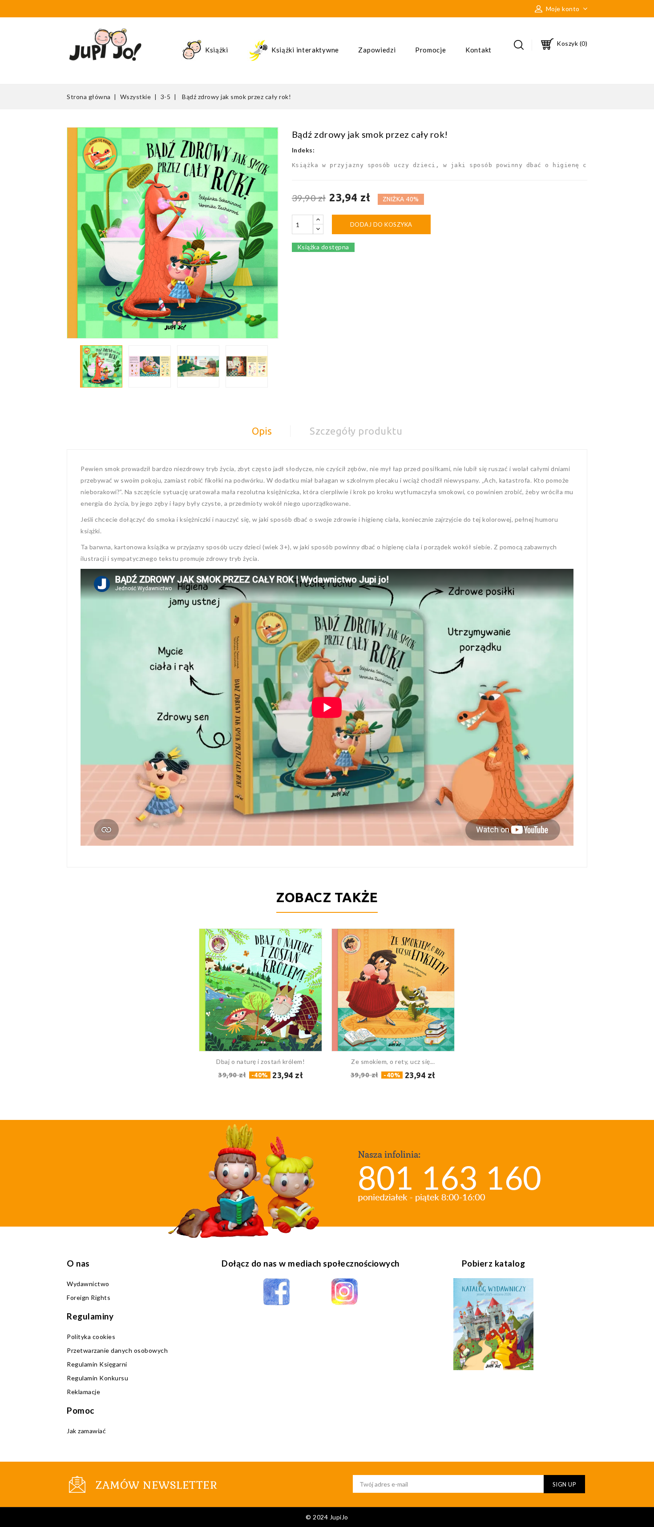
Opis (262, 430)
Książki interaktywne (304, 50)
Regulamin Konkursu (97, 1378)
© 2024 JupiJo (327, 1517)
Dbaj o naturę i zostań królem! (260, 1061)
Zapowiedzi (377, 50)
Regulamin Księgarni (97, 1364)
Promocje (430, 50)
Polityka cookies (91, 1336)
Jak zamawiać (86, 1431)
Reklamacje (83, 1391)
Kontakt (478, 50)
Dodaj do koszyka (381, 224)
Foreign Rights (88, 1297)
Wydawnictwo (88, 1283)
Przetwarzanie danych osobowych (117, 1350)
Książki (215, 50)
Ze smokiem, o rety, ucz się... (393, 1061)
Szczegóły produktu (356, 430)
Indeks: (303, 150)
